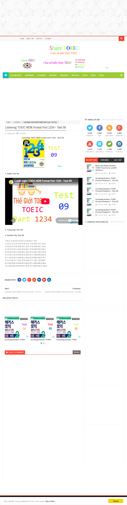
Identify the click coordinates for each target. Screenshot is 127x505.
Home (22, 38)
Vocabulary (16, 75)
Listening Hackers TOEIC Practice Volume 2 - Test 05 (106, 179)
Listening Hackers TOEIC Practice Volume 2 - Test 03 (42, 340)
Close (115, 501)
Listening (41, 75)
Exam (93, 75)
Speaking (64, 75)
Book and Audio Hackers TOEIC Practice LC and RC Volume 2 (106, 167)
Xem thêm (50, 501)
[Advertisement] (63, 17)
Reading (53, 75)
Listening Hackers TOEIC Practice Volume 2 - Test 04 (16, 340)
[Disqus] (42, 390)
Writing (75, 75)
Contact (39, 38)
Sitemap (48, 38)
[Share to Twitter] (10, 335)
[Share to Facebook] (7, 335)
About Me (30, 38)
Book (84, 75)
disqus (76, 352)
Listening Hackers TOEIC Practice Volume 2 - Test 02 (68, 340)
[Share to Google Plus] (12, 335)
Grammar (29, 75)
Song (101, 75)
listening (17, 122)
